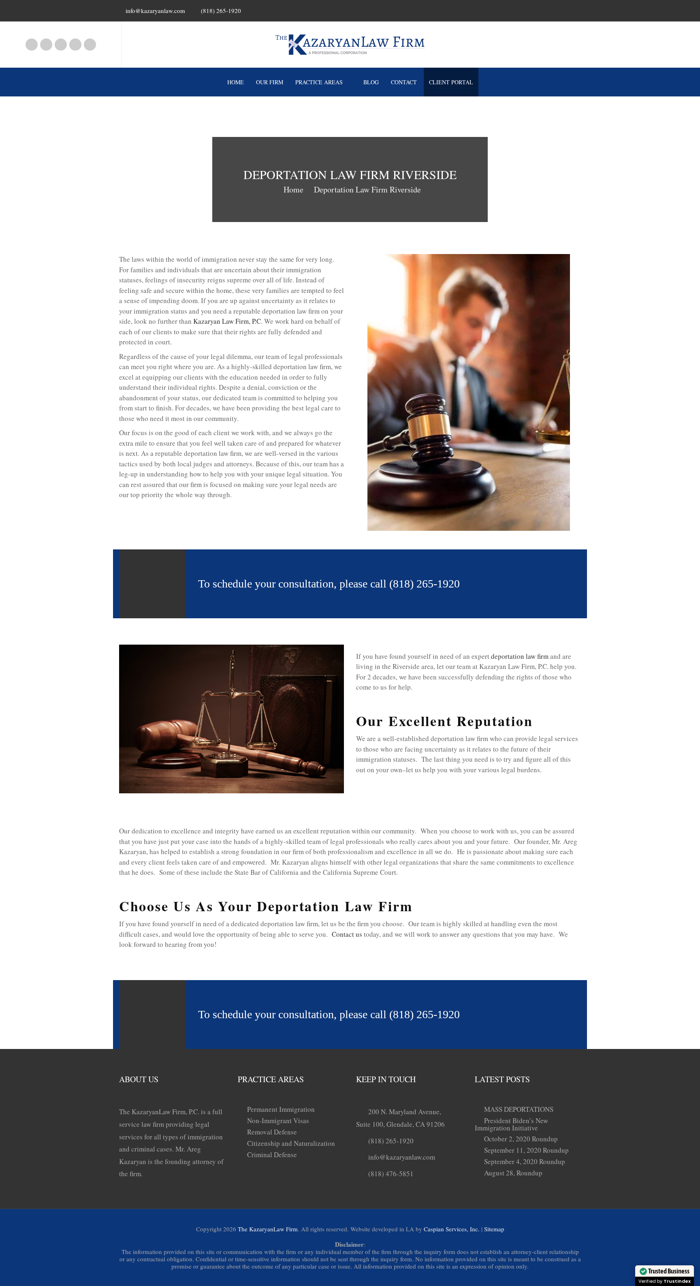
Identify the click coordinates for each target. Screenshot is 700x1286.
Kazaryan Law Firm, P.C (227, 321)
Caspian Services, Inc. (452, 1229)
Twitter (90, 44)
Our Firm (269, 82)
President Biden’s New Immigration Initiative (511, 1124)
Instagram (46, 44)
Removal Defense (272, 1131)
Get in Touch (528, 583)
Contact (404, 82)
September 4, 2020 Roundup (524, 1161)
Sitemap (494, 1229)
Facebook (32, 44)
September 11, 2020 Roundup (526, 1150)
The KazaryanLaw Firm (268, 1229)
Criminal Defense (272, 1154)
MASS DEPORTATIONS (518, 1109)
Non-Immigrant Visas (278, 1120)
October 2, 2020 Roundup (521, 1138)
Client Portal (451, 82)
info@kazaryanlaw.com (155, 10)
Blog (371, 82)
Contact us (347, 934)
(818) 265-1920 (391, 1140)
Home (235, 82)
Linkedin (61, 44)
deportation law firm (519, 656)
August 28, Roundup (513, 1172)
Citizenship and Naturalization (291, 1143)
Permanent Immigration (281, 1109)
